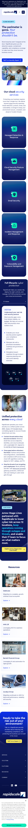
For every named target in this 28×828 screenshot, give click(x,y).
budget (6, 321)
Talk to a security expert (11, 60)
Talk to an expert (13, 741)
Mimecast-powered (19, 468)
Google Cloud (17, 429)
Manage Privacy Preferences (14, 825)
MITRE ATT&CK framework (15, 447)
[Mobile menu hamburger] (23, 12)
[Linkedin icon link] (12, 785)
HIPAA (16, 461)
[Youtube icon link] (16, 785)
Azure (8, 429)
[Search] (19, 12)
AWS (3, 429)
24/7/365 (11, 445)
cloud (11, 103)
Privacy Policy (10, 819)
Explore (13, 144)
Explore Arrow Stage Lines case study (13, 549)
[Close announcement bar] (27, 3)
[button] (14, 132)
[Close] (25, 800)
